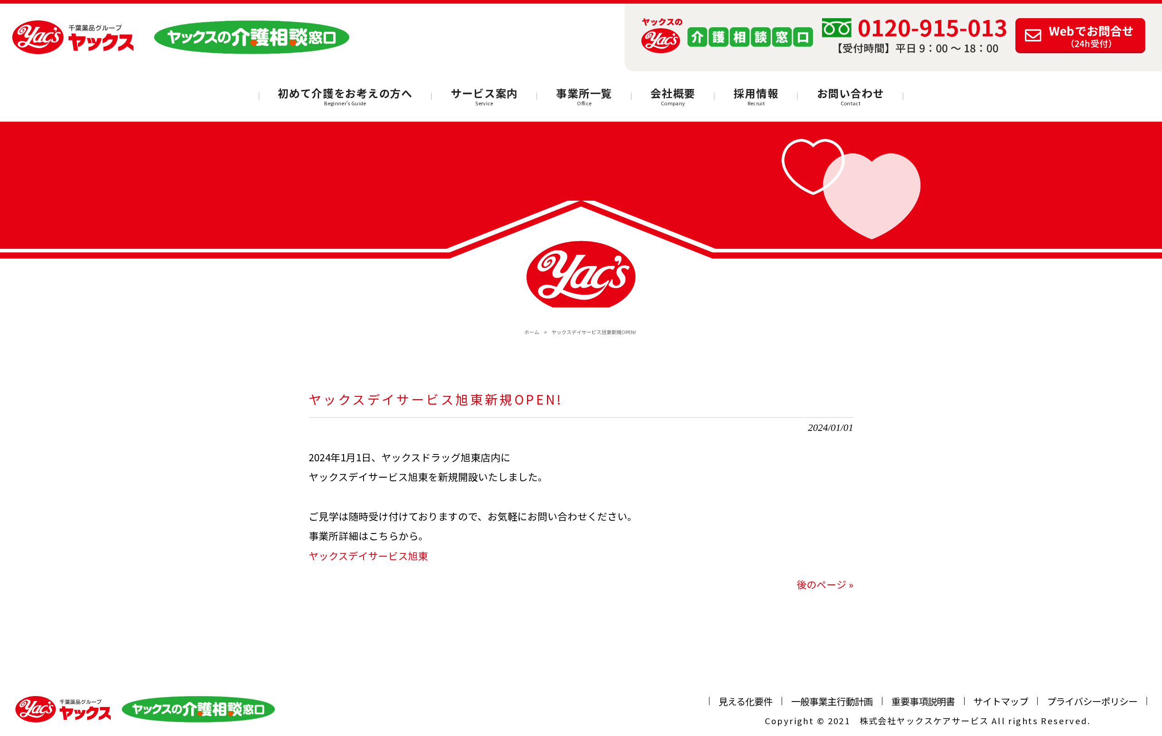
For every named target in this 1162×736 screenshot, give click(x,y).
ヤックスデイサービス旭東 (368, 555)
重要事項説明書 (923, 701)
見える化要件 (746, 701)
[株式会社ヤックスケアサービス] (72, 37)
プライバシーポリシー (1092, 701)
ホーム (531, 332)
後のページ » (825, 584)
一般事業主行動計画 (832, 701)
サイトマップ (1001, 701)
